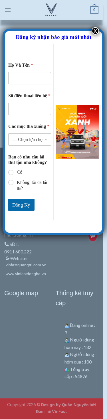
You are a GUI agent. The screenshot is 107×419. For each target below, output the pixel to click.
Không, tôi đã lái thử (32, 185)
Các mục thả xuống (28, 126)
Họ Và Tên (20, 65)
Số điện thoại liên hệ (29, 95)
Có (19, 172)
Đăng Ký (21, 205)
